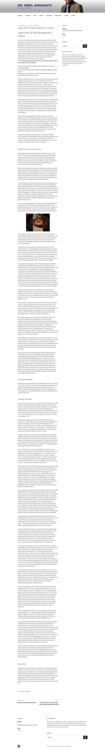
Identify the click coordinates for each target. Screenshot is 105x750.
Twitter (41, 15)
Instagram (49, 15)
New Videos (58, 15)
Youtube (20, 15)
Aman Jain (36, 25)
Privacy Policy (50, 746)
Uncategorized (25, 691)
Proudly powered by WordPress (63, 746)
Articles (66, 15)
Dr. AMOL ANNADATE (35, 5)
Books (73, 15)
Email (34, 15)
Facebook (27, 15)
